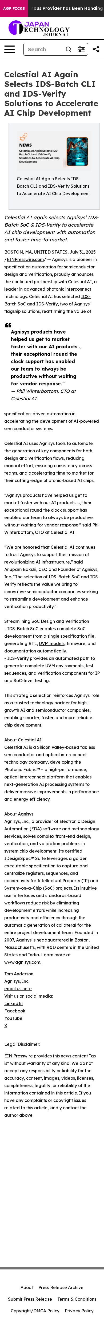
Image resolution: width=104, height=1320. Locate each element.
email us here (18, 988)
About (27, 1287)
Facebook (14, 1010)
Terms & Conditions (76, 1299)
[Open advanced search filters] (81, 49)
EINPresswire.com (25, 259)
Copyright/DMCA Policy (35, 1310)
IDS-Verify (47, 304)
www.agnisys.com (22, 962)
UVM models (52, 643)
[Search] (68, 49)
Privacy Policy (79, 1310)
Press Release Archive (60, 1287)
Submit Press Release (30, 1299)
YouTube (13, 1018)
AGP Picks (14, 8)
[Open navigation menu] (9, 49)
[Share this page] (96, 49)
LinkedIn (13, 1003)
